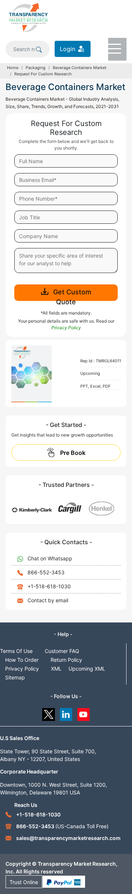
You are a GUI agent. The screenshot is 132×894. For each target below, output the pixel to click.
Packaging (35, 67)
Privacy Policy (22, 668)
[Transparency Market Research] (28, 17)
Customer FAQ (62, 651)
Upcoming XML (87, 668)
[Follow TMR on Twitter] (48, 712)
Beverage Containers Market (79, 67)
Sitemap (15, 677)
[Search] (39, 49)
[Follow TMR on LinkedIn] (66, 712)
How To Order (21, 660)
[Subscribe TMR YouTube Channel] (84, 712)
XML (56, 668)
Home (12, 67)
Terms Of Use (16, 651)
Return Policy (66, 660)
